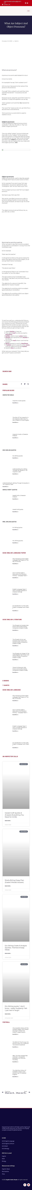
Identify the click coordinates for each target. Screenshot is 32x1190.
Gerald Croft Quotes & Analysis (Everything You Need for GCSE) (14, 815)
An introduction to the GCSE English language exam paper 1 (21, 607)
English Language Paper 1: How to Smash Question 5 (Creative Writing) (20, 591)
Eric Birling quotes (18, 456)
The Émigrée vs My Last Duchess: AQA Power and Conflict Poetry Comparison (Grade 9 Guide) (20, 641)
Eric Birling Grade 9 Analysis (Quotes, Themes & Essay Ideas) (16, 948)
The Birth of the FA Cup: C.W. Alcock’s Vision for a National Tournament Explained (21, 1043)
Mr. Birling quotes (17, 527)
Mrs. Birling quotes (18, 540)
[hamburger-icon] (28, 11)
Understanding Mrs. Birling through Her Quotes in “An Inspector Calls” (20, 470)
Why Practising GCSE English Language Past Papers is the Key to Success (20, 560)
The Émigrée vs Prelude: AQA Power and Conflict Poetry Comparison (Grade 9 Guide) (21, 627)
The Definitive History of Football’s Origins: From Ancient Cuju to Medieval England (19, 1072)
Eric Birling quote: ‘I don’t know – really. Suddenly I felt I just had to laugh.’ (16, 1008)
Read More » (15, 402)
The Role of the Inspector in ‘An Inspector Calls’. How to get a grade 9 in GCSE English (21, 419)
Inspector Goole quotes (19, 400)
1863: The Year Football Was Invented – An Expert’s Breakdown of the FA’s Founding (20, 1057)
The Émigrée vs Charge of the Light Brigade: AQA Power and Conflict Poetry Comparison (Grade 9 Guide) (21, 655)
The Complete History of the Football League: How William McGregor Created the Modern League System (21, 1030)
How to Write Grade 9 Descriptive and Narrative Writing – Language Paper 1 (20, 574)
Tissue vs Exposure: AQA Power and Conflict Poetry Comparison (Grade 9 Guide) (20, 669)
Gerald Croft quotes (18, 509)
